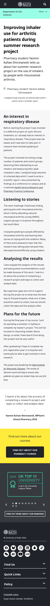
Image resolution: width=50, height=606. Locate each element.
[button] (6, 504)
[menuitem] (25, 563)
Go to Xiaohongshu (27, 554)
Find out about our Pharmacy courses (25, 452)
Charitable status (11, 594)
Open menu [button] (5, 4)
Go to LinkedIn (27, 548)
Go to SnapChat (34, 548)
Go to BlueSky (13, 548)
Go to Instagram (20, 548)
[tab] (13, 503)
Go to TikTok (41, 548)
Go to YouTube (20, 554)
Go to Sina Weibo (13, 554)
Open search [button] (45, 4)
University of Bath (25, 4)
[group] (25, 484)
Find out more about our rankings (25, 514)
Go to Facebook (6, 548)
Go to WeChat (6, 554)
